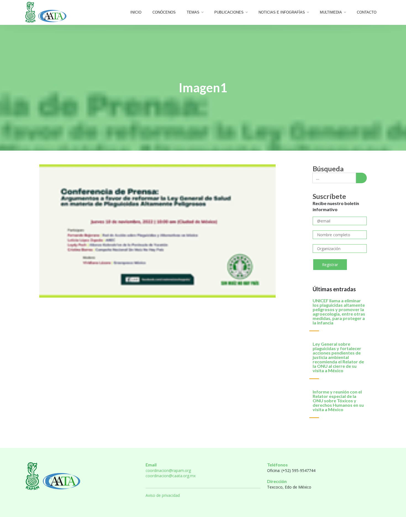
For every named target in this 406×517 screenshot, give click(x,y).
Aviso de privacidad (163, 495)
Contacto (366, 12)
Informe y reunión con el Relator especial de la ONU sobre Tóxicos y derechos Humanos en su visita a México (338, 400)
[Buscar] (361, 178)
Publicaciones (229, 12)
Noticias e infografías (282, 12)
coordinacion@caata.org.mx (171, 475)
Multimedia (331, 12)
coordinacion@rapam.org (168, 470)
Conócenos (164, 12)
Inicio (135, 12)
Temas (193, 12)
